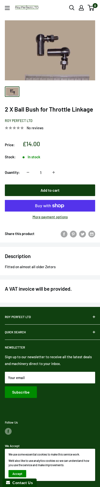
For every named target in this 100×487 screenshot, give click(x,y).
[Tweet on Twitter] (82, 233)
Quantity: (12, 172)
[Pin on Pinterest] (73, 233)
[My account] (81, 7)
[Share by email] (91, 233)
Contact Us (21, 483)
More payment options (50, 217)
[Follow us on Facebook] (8, 431)
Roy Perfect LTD (19, 121)
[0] (91, 8)
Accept (17, 474)
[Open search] (72, 7)
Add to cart (50, 190)
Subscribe (21, 392)
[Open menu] (7, 8)
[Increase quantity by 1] (54, 172)
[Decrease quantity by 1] (28, 172)
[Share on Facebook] (64, 233)
